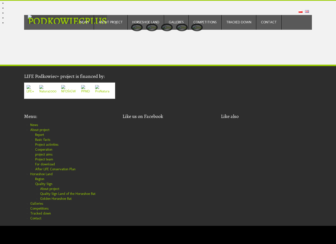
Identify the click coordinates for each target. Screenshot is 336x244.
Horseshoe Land (145, 22)
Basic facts (42, 140)
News (84, 22)
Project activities (46, 145)
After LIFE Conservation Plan (55, 169)
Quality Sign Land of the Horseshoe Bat (67, 194)
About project (111, 22)
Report (39, 135)
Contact (269, 22)
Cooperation (43, 149)
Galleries (176, 22)
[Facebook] (27, 235)
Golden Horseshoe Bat (56, 199)
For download (45, 164)
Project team (44, 159)
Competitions (205, 22)
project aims (43, 154)
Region (39, 179)
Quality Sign (43, 184)
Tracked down (238, 22)
